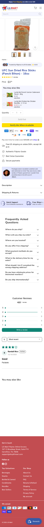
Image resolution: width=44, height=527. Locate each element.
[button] (7, 77)
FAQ (24, 480)
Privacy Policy (28, 493)
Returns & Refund (29, 483)
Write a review (22, 330)
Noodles (5, 486)
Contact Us (27, 476)
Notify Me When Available (22, 125)
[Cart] (35, 8)
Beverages (6, 473)
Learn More (17, 97)
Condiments (6, 483)
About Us (26, 473)
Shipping (26, 486)
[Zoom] (35, 47)
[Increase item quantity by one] (21, 113)
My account (27, 497)
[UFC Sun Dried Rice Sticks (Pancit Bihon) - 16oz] (16, 403)
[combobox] (22, 14)
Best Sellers (6, 490)
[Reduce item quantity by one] (13, 113)
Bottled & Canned (8, 480)
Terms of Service (29, 490)
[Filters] (4, 339)
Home (4, 60)
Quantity (5, 113)
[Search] (39, 14)
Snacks (5, 476)
